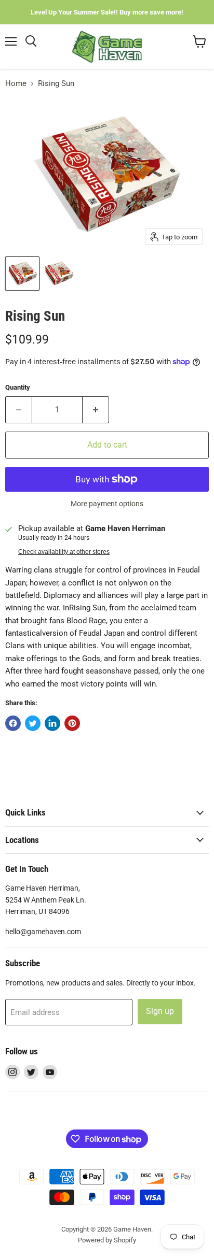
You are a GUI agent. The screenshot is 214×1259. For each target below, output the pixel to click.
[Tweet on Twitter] (33, 723)
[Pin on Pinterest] (72, 723)
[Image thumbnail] (58, 273)
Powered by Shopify (107, 1240)
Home (15, 83)
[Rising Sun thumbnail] (22, 273)
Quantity (17, 387)
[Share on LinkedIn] (52, 723)
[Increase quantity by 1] (96, 409)
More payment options (107, 503)
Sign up (160, 1011)
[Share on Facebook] (13, 723)
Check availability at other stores (64, 551)
